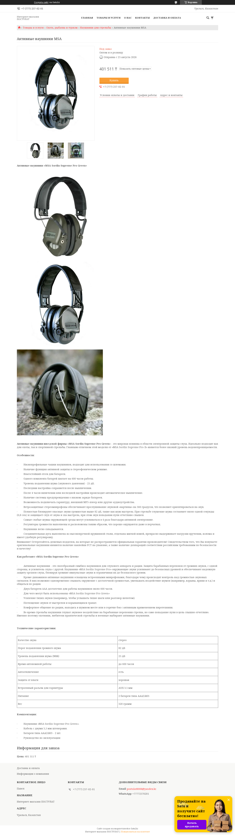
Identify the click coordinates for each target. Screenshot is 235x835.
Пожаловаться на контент (135, 831)
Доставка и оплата (167, 17)
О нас (128, 17)
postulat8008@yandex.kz (141, 789)
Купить (114, 80)
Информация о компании (33, 773)
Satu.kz (134, 828)
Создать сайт (41, 2)
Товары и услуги (109, 17)
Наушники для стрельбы (95, 27)
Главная (87, 17)
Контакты (142, 17)
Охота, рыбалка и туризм (62, 27)
